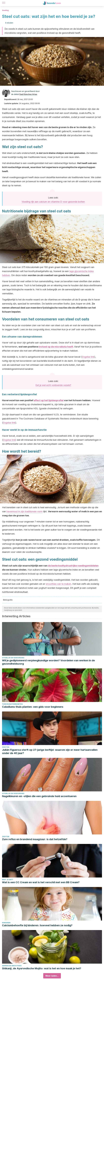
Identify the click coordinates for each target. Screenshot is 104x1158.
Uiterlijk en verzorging (13, 658)
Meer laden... (52, 975)
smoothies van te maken (58, 584)
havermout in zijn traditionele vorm (24, 511)
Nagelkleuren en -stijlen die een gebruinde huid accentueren (39, 796)
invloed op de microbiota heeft (56, 346)
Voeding (5, 10)
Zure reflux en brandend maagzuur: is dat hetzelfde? (34, 839)
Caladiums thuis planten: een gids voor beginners (32, 706)
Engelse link (88, 356)
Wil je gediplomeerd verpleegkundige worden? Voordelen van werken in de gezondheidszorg (48, 662)
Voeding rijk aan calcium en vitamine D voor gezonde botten (53, 201)
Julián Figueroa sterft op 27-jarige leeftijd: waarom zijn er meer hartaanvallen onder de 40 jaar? (50, 751)
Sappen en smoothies (11, 966)
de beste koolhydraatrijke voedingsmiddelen (73, 565)
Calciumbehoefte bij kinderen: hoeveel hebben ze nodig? (37, 925)
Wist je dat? (7, 880)
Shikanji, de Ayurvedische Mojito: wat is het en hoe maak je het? (41, 968)
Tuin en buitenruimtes (12, 704)
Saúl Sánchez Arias (28, 94)
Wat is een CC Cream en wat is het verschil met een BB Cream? (41, 882)
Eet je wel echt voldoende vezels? (53, 385)
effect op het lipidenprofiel (48, 400)
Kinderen (6, 923)
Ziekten (5, 747)
